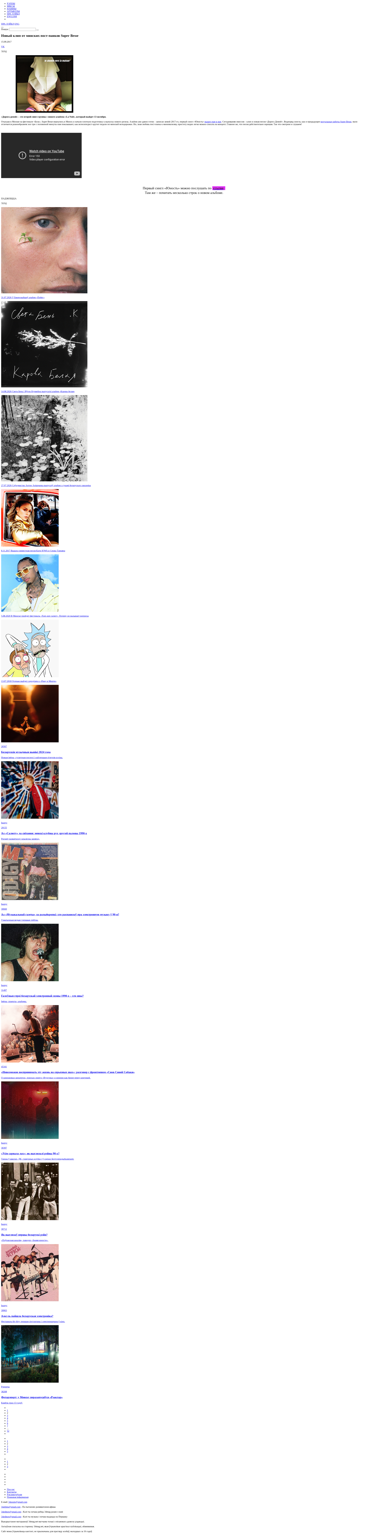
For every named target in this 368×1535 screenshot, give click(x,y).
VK (3, 46)
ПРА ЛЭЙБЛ (13, 14)
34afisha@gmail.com (10, 1507)
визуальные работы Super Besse (336, 121)
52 (8, 1431)
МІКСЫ (11, 6)
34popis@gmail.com (17, 1502)
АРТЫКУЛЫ (13, 11)
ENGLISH (12, 16)
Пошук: (5, 29)
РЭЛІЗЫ (11, 3)
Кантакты (12, 1492)
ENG (17, 24)
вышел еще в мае (213, 121)
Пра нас (11, 1489)
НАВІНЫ (11, 8)
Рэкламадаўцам (14, 1494)
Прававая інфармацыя (17, 1497)
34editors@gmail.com (11, 1512)
